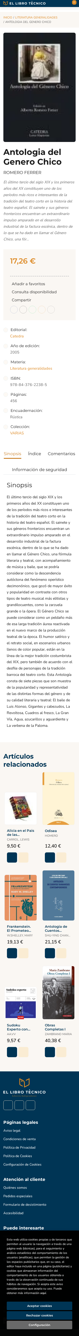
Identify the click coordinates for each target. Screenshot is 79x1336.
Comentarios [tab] (61, 453)
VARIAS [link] (17, 433)
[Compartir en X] (23, 309)
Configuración (39, 1325)
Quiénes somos (15, 1187)
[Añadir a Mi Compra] (12, 857)
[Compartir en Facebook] (14, 309)
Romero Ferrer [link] (22, 172)
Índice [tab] (34, 453)
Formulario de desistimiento (24, 1204)
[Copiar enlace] (51, 309)
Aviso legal (11, 1130)
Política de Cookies (17, 1156)
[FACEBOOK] (8, 1105)
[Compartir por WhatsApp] (32, 309)
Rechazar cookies (39, 1315)
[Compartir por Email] (42, 309)
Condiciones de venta (19, 1139)
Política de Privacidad (19, 1147)
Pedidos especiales (17, 1196)
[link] (23, 857)
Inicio (7, 17)
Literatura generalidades (36, 17)
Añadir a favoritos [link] (28, 284)
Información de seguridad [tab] (39, 469)
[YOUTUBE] (30, 1105)
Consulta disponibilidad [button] (34, 292)
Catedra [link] (17, 336)
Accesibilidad (13, 1213)
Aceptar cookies (39, 1306)
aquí (43, 1293)
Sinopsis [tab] (12, 453)
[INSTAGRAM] (19, 1105)
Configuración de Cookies (22, 1164)
